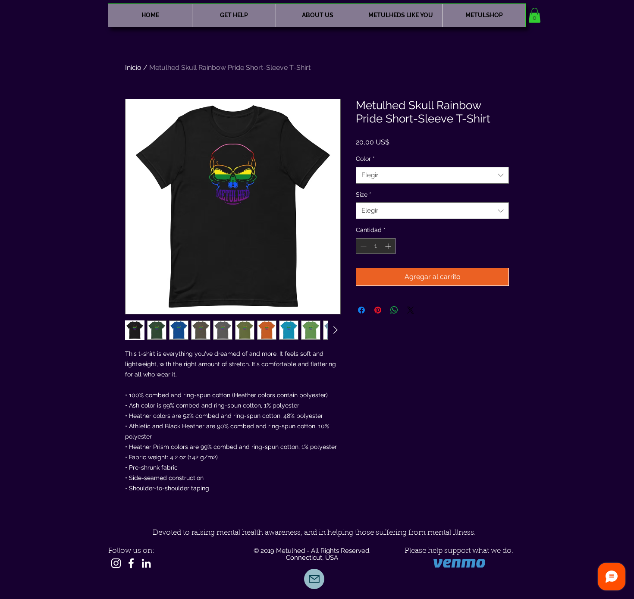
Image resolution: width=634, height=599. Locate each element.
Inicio (133, 67)
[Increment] (388, 246)
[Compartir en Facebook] (361, 310)
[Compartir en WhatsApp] (394, 310)
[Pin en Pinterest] (378, 310)
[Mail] (314, 579)
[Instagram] (116, 563)
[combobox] (432, 175)
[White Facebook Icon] (131, 563)
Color (365, 158)
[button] (534, 15)
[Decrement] (362, 246)
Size (363, 194)
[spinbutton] (375, 246)
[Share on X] (410, 310)
